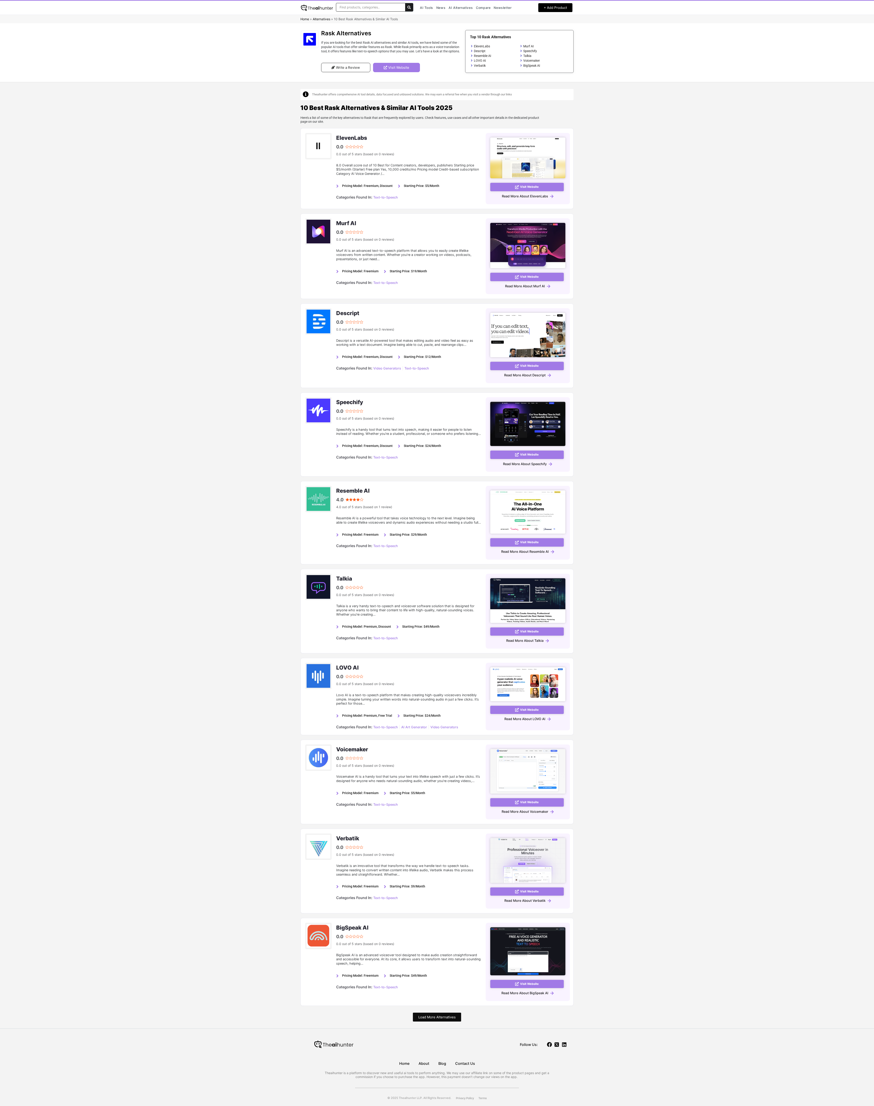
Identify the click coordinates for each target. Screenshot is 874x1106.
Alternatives (321, 19)
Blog (442, 1063)
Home (304, 19)
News (440, 8)
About (424, 1063)
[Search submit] (409, 7)
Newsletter (502, 8)
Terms (482, 1098)
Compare (483, 8)
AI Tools (426, 8)
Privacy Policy (465, 1098)
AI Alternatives (461, 8)
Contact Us (465, 1063)
